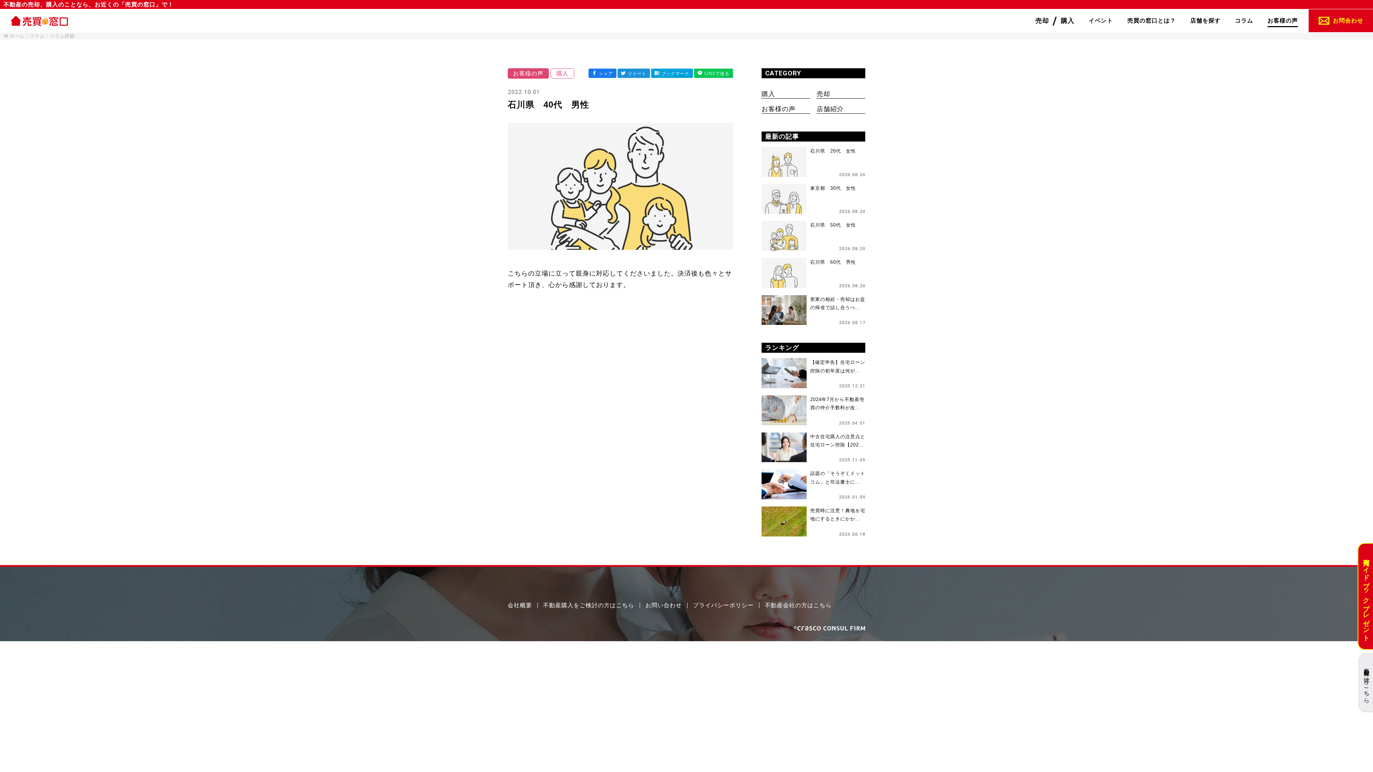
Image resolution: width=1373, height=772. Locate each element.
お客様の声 (779, 109)
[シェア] (602, 73)
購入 (768, 94)
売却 (823, 94)
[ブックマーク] (672, 73)
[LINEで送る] (713, 73)
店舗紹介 (830, 109)
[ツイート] (633, 73)
